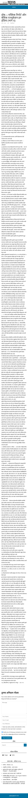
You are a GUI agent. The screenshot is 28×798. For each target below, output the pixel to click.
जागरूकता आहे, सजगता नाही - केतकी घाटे (12, 773)
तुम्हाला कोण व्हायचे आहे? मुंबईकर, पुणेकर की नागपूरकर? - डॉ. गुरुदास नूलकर (13, 770)
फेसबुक (6, 755)
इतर (8, 23)
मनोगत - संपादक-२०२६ (8, 765)
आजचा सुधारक (12, 795)
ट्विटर (13, 755)
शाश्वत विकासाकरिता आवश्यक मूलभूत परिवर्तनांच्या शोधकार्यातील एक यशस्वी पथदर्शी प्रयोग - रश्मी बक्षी (14, 782)
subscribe (11, 734)
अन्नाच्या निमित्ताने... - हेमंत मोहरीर (10, 779)
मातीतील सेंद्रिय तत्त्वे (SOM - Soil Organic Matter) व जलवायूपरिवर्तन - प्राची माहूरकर (14, 776)
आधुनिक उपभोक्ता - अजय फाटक (10, 767)
